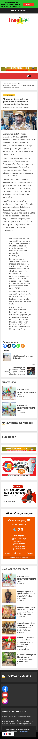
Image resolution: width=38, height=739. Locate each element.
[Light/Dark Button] (29, 76)
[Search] (34, 76)
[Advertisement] (19, 47)
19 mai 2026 (22, 632)
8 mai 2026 (22, 412)
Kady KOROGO (8, 107)
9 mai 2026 (22, 664)
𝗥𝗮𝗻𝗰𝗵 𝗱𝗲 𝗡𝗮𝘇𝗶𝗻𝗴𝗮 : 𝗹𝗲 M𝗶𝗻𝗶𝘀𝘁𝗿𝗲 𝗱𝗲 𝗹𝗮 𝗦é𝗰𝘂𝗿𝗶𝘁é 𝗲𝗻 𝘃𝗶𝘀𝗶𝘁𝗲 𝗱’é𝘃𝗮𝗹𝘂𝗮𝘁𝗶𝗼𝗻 (26, 658)
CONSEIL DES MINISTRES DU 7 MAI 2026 (26, 408)
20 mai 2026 (22, 616)
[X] (9, 346)
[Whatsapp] (18, 346)
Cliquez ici (28, 4)
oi (2, 717)
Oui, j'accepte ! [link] (24, 732)
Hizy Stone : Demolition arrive (19, 717)
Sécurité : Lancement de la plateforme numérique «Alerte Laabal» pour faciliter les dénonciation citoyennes (26, 644)
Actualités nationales (8, 95)
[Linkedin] (14, 346)
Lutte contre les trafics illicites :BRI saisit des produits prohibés (17, 723)
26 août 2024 (18, 107)
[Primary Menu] (2, 76)
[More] (23, 346)
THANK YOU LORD (9, 721)
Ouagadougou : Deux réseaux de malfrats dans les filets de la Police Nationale (26, 610)
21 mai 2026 (22, 397)
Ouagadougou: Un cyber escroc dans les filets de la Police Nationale (26, 594)
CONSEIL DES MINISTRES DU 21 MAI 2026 (26, 392)
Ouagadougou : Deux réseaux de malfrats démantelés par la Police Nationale (26, 626)
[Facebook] (5, 346)
